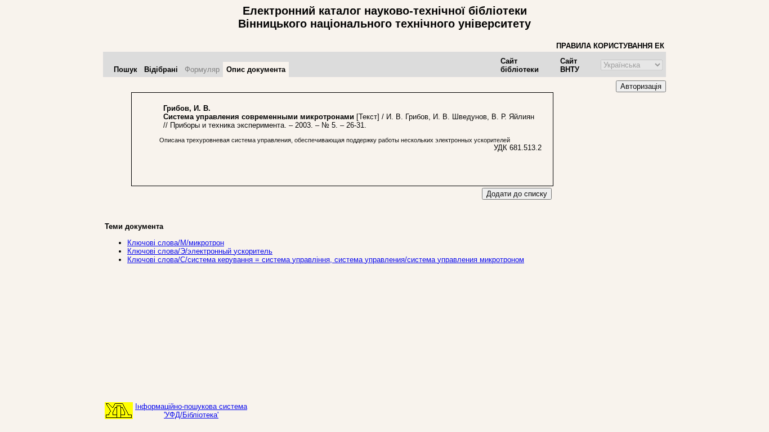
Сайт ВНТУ (569, 65)
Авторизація (640, 86)
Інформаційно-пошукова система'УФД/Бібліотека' (191, 410)
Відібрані (161, 69)
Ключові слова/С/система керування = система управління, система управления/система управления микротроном (325, 259)
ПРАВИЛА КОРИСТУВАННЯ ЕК (610, 46)
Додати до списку (516, 194)
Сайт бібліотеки (519, 65)
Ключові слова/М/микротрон (175, 242)
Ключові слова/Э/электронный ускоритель (199, 251)
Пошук (125, 69)
